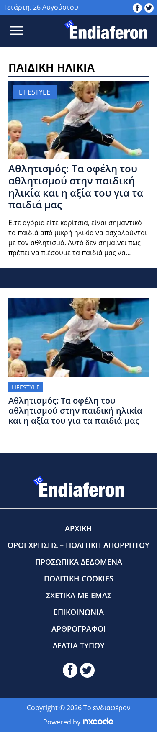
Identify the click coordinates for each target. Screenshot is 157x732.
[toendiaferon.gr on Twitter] (149, 7)
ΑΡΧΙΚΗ (78, 528)
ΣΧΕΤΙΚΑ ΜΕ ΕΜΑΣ (78, 595)
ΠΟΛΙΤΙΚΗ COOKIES (78, 578)
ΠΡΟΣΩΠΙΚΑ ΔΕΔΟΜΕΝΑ (78, 562)
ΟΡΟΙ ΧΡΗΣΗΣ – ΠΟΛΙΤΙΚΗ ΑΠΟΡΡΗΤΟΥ (78, 545)
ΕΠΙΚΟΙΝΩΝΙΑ (79, 612)
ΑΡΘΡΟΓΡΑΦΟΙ (78, 629)
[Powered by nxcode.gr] (98, 722)
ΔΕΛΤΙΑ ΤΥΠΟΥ (79, 645)
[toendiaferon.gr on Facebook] (137, 7)
